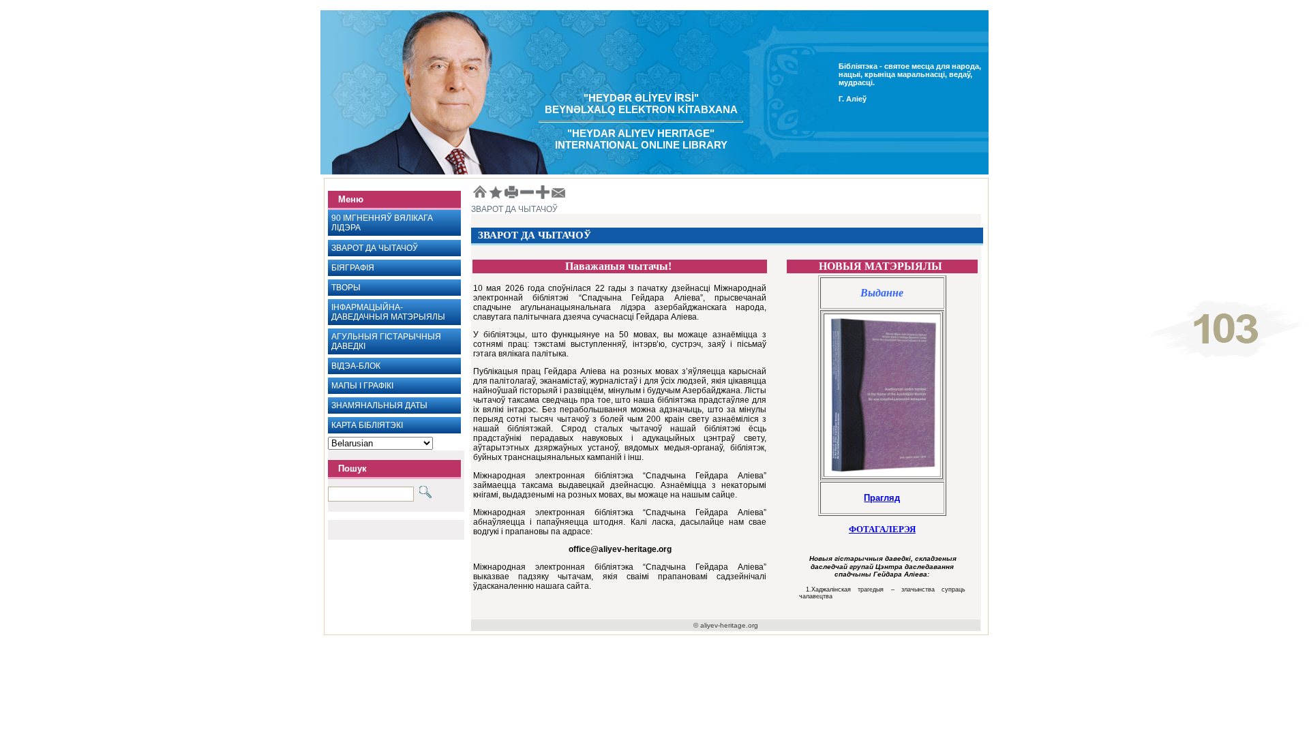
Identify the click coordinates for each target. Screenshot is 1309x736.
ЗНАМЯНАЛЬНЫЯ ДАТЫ (379, 405)
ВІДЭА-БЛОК (355, 366)
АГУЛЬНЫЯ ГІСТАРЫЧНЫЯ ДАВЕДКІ (386, 341)
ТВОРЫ (346, 287)
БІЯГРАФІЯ (352, 268)
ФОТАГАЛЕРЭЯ (882, 529)
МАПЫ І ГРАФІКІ (362, 385)
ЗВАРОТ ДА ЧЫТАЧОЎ (374, 248)
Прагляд (882, 498)
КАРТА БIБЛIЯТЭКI (367, 425)
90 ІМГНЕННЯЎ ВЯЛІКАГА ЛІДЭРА (382, 222)
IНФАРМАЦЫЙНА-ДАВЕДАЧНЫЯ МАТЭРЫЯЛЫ (388, 312)
